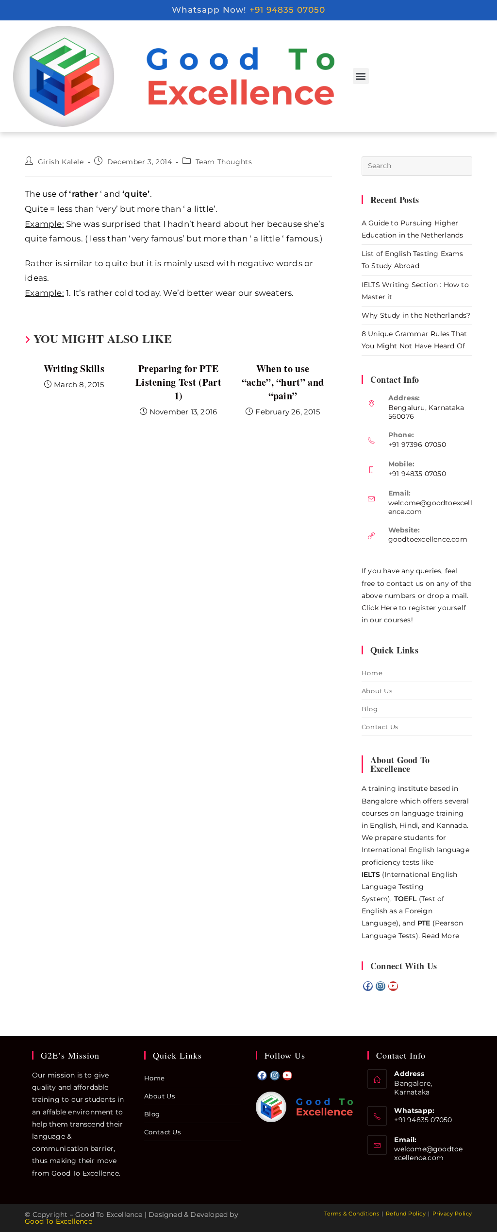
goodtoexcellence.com (427, 539)
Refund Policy (406, 1213)
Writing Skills (74, 369)
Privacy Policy (452, 1213)
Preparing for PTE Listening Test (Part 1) (178, 382)
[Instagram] (380, 986)
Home (372, 673)
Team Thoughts (224, 161)
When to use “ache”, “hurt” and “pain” (283, 382)
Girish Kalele (61, 161)
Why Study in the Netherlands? (416, 315)
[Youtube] (393, 986)
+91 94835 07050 (287, 10)
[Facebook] (368, 986)
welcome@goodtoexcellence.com (428, 1153)
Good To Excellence (58, 1221)
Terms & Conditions (351, 1213)
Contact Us (380, 727)
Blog (370, 709)
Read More (440, 935)
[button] (361, 76)
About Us (377, 691)
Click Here (379, 607)
